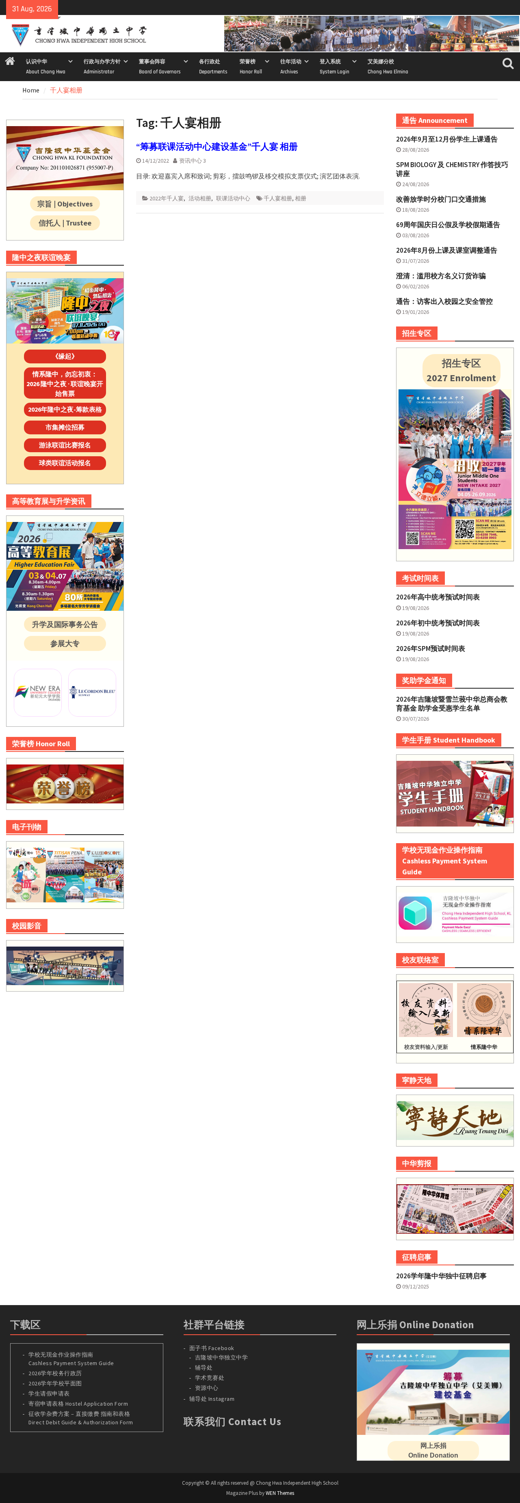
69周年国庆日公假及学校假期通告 (448, 224)
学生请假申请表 (49, 1393)
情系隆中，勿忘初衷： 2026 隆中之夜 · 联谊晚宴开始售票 (64, 383)
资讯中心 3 (192, 160)
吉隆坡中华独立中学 (221, 1357)
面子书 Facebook (211, 1348)
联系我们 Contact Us (233, 1421)
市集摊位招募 (65, 427)
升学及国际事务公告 (65, 624)
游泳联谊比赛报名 (65, 445)
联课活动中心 (233, 198)
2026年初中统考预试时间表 (438, 622)
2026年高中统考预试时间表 (438, 597)
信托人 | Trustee (65, 223)
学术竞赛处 (210, 1377)
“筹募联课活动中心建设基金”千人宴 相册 (217, 146)
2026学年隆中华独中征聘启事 (441, 1275)
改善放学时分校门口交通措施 (441, 199)
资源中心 (207, 1387)
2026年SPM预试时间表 (430, 648)
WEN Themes (280, 1493)
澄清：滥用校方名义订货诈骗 (441, 275)
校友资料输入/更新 (426, 1047)
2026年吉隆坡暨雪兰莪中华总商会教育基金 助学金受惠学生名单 (451, 704)
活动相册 (199, 198)
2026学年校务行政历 (55, 1373)
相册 (300, 198)
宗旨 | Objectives (65, 203)
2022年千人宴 (167, 198)
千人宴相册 (278, 198)
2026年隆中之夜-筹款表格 (65, 409)
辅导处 (204, 1367)
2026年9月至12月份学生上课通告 (447, 139)
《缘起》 (65, 356)
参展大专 (65, 643)
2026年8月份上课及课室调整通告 (446, 250)
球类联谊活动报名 (65, 463)
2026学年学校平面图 (55, 1383)
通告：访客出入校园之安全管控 (444, 301)
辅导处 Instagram (212, 1398)
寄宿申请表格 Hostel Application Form (79, 1403)
